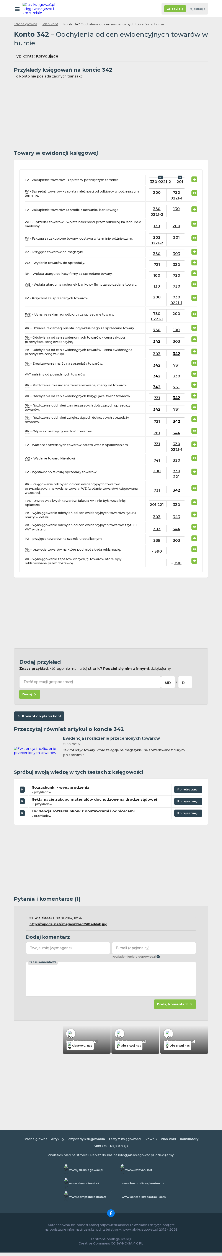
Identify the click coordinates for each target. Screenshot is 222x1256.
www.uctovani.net (138, 1170)
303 (156, 237)
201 (180, 181)
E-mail (132, 948)
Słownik (151, 1139)
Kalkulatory (189, 1139)
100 (156, 275)
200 (157, 192)
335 (156, 540)
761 (156, 433)
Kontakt (100, 1146)
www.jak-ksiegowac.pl (86, 1170)
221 (176, 476)
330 (153, 181)
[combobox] (168, 682)
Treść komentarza (43, 962)
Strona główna (25, 24)
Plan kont (50, 24)
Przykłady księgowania (86, 1139)
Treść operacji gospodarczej (48, 682)
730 (176, 192)
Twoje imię (51, 948)
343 (176, 516)
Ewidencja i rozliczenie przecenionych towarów (111, 738)
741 (157, 460)
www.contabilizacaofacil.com (144, 1196)
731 (157, 264)
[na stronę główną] (42, 8)
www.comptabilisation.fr (87, 1196)
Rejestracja (197, 8)
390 (158, 551)
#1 (31, 918)
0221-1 (176, 198)
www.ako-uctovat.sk (84, 1183)
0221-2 (164, 181)
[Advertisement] (111, 114)
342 (156, 341)
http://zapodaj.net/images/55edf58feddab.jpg (68, 924)
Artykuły (57, 1139)
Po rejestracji (186, 790)
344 (176, 433)
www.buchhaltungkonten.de (143, 1183)
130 (176, 208)
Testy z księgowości (124, 1139)
